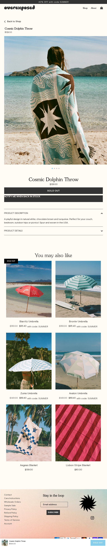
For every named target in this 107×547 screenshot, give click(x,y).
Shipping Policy (11, 516)
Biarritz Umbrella (29, 321)
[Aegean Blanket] (29, 432)
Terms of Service (12, 520)
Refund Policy (10, 513)
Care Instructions (12, 498)
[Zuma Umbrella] (29, 361)
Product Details (13, 231)
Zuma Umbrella (28, 393)
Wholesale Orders (12, 502)
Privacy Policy (10, 509)
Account (8, 524)
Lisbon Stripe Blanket (78, 465)
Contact (8, 495)
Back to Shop (14, 21)
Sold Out (98, 543)
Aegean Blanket (29, 465)
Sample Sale (10, 506)
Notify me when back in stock (22, 196)
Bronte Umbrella (78, 321)
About (93, 8)
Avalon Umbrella (78, 393)
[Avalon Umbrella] (78, 361)
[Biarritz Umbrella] (29, 289)
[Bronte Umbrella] (78, 289)
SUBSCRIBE (53, 512)
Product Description (16, 213)
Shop (85, 8)
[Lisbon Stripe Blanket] (78, 432)
